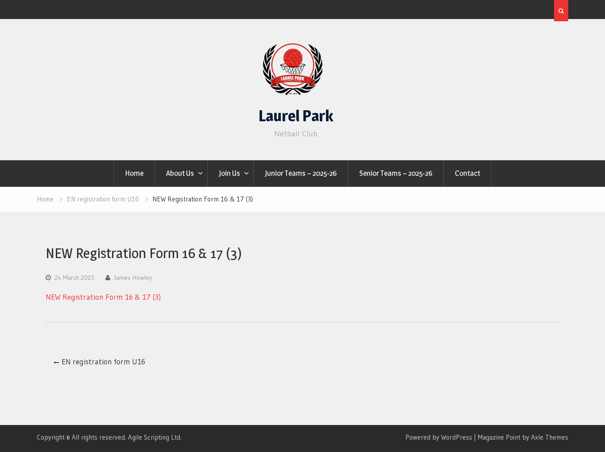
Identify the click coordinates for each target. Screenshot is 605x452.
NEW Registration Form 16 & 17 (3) (103, 296)
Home (134, 173)
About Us (180, 173)
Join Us (229, 173)
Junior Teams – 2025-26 (301, 173)
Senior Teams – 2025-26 (395, 173)
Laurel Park (296, 115)
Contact (467, 173)
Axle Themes (549, 437)
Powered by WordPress (438, 437)
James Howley (133, 278)
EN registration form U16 (103, 361)
